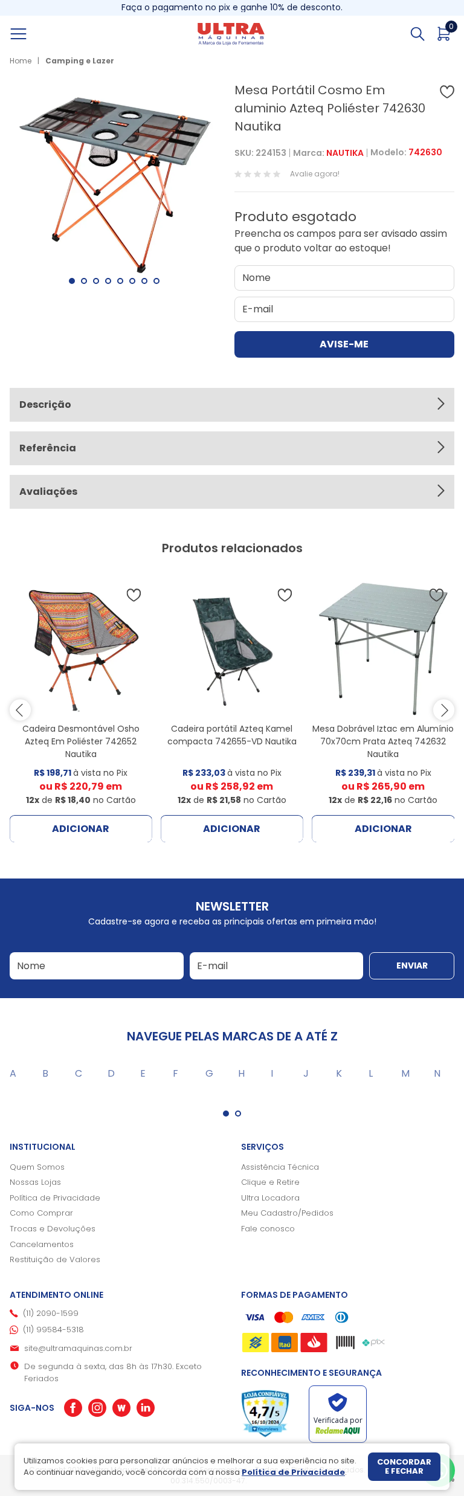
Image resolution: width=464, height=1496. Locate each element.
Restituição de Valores (55, 1259)
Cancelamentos (42, 1244)
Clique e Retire (270, 1182)
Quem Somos (37, 1167)
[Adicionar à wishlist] (447, 91)
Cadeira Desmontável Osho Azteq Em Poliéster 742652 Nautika (81, 741)
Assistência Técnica (280, 1167)
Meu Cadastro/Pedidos (287, 1213)
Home (20, 61)
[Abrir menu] (32, 34)
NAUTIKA (345, 153)
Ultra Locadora (270, 1198)
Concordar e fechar (404, 1466)
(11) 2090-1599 (51, 1313)
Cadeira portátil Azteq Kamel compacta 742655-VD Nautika (232, 735)
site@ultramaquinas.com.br (78, 1348)
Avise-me (344, 344)
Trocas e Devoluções (52, 1228)
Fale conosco (268, 1228)
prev (20, 710)
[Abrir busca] (417, 34)
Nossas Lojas (35, 1182)
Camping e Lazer (79, 61)
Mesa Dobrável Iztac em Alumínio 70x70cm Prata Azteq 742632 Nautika (383, 741)
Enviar (412, 965)
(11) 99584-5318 (53, 1329)
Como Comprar (41, 1213)
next (443, 710)
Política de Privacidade (55, 1198)
